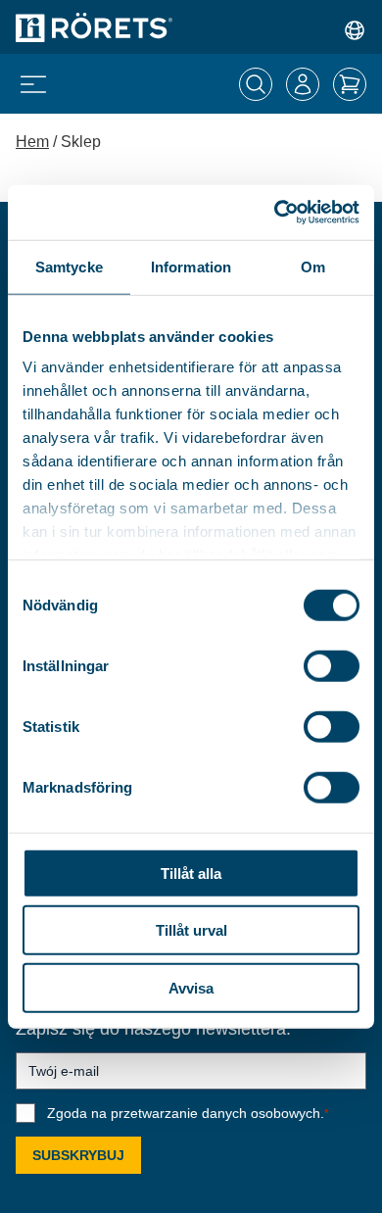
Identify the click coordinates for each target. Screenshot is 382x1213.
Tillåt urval (191, 930)
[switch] (331, 665)
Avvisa (191, 987)
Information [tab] (191, 266)
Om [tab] (313, 266)
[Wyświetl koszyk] (349, 84)
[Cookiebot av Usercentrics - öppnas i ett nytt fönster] (274, 212)
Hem (32, 141)
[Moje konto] (302, 84)
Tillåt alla (191, 872)
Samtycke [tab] (69, 266)
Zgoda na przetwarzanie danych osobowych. (188, 1113)
